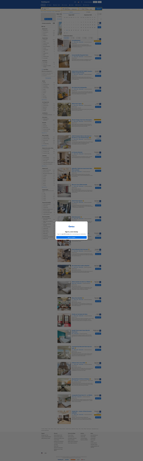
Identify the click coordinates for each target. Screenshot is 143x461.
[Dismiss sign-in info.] (86, 223)
